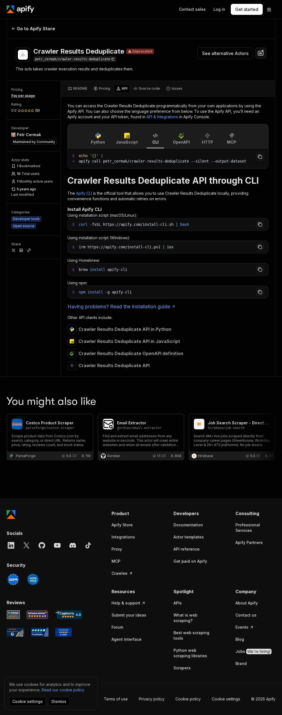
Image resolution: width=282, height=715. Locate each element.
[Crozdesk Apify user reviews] (63, 632)
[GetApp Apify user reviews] (13, 614)
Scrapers (182, 668)
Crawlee (120, 573)
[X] (26, 545)
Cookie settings (226, 699)
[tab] (77, 88)
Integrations (123, 537)
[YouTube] (57, 545)
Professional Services (247, 527)
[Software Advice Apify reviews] (37, 614)
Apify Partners (249, 542)
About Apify (246, 603)
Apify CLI (84, 193)
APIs (177, 603)
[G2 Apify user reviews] (15, 632)
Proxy (117, 549)
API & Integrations (162, 116)
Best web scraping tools (191, 635)
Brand (241, 663)
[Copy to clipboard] (260, 157)
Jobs (252, 651)
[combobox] (260, 53)
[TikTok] (88, 545)
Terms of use (116, 699)
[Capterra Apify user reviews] (68, 614)
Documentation (188, 524)
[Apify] (20, 9)
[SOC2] (33, 579)
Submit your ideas (129, 615)
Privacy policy (151, 699)
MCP (116, 561)
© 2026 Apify (263, 699)
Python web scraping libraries (190, 653)
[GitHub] (41, 545)
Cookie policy (188, 699)
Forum (117, 627)
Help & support (126, 603)
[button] (131, 513)
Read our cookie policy (63, 690)
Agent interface (127, 639)
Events (241, 627)
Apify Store (122, 524)
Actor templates (188, 537)
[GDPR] (13, 579)
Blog (239, 639)
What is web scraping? (185, 618)
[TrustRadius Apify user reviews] (39, 632)
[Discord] (72, 545)
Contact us (245, 615)
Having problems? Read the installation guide (118, 306)
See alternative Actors (225, 53)
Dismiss (58, 701)
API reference (186, 549)
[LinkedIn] (11, 545)
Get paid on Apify (190, 561)
